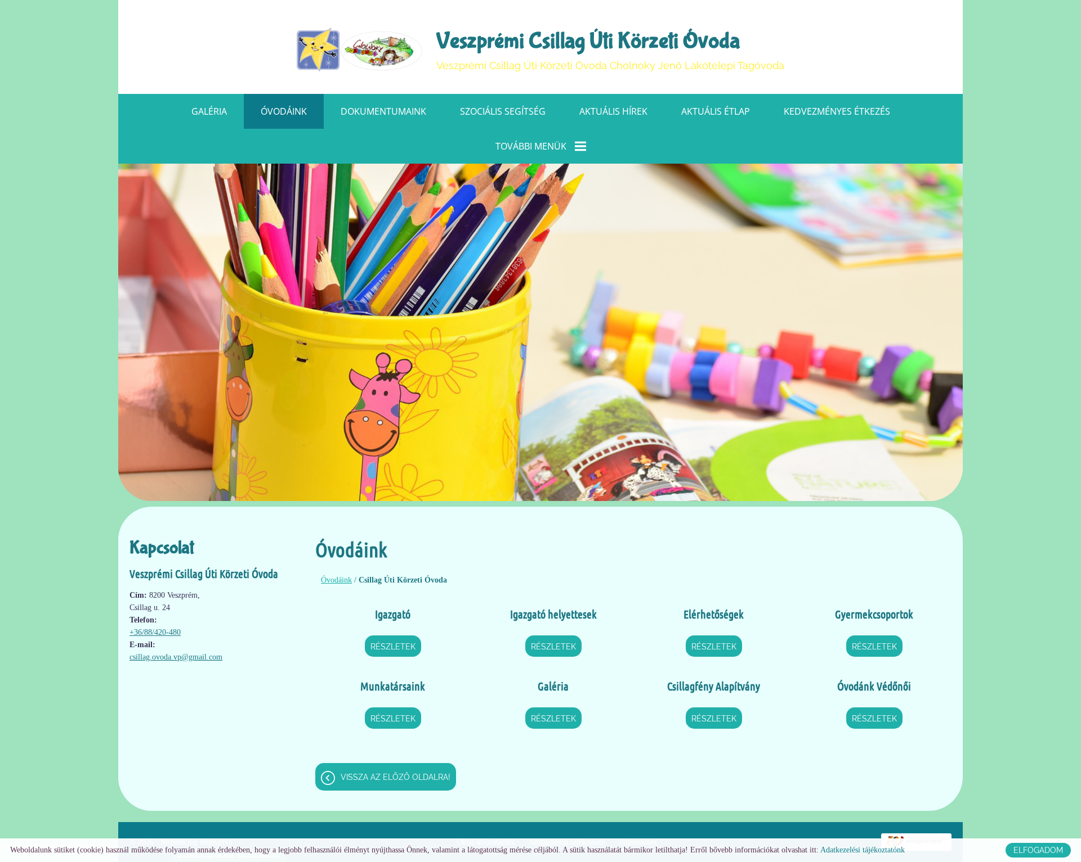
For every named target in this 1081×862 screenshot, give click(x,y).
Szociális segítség (503, 111)
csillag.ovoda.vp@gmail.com (175, 657)
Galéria (209, 111)
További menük (530, 146)
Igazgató (392, 614)
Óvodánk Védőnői (874, 686)
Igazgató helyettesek (553, 614)
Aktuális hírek (613, 111)
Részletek (393, 646)
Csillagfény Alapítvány (713, 686)
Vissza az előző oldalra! (395, 777)
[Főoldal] (360, 50)
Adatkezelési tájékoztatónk (862, 850)
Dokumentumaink (383, 111)
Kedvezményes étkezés (837, 111)
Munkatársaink (392, 686)
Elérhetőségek (714, 614)
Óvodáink (284, 111)
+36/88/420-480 (155, 632)
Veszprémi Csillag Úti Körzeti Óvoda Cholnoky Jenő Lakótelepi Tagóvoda (610, 49)
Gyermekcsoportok (874, 614)
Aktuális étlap (715, 111)
